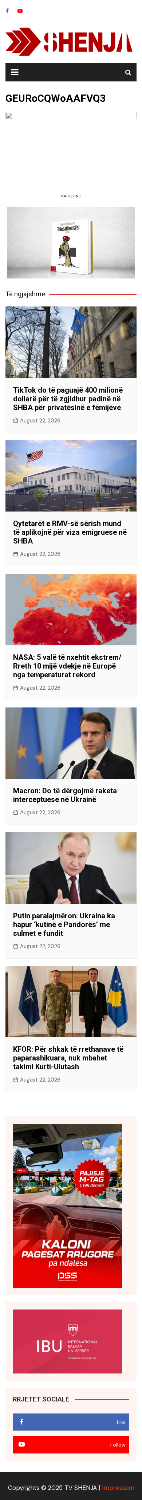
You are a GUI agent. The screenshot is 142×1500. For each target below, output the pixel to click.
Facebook (7, 10)
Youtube (20, 10)
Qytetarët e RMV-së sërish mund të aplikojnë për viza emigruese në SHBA (70, 532)
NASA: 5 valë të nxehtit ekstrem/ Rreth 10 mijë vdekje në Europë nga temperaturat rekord (67, 666)
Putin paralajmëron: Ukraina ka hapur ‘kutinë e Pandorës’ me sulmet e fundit (64, 924)
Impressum (118, 1488)
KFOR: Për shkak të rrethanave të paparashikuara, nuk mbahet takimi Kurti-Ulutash (68, 1058)
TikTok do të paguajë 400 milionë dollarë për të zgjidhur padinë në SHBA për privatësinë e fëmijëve (68, 399)
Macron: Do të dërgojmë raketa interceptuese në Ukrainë (65, 795)
